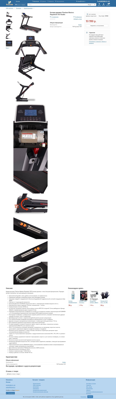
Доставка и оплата (91, 383)
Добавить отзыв (78, 19)
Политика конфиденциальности (94, 392)
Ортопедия (36, 387)
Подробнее (83, 397)
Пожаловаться (11, 393)
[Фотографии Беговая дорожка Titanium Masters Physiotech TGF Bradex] (30, 23)
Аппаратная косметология (40, 390)
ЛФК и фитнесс (37, 385)
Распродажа (89, 388)
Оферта (88, 390)
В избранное (78, 17)
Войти (103, 5)
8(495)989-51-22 (104, 1)
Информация (36, 1)
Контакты (88, 393)
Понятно (90, 396)
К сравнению (55, 17)
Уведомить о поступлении (97, 25)
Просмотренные (60, 1)
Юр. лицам (89, 387)
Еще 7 (7, 48)
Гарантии (88, 385)
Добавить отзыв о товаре (13, 374)
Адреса (99, 5)
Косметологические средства (40, 392)
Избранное (51, 1)
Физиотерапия (36, 383)
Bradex (80, 24)
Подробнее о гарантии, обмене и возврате (97, 42)
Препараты (36, 388)
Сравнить (43, 1)
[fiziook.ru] (9, 3)
